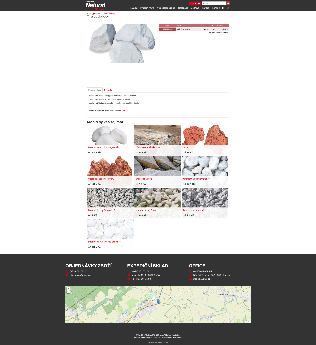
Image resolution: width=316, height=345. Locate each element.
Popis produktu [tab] (94, 90)
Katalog (134, 8)
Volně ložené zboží (166, 8)
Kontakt (216, 8)
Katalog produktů (93, 14)
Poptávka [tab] (108, 90)
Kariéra (205, 8)
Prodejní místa (147, 8)
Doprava (195, 8)
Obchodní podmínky (172, 335)
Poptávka (195, 3)
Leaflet (248, 322)
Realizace (183, 8)
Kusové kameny (109, 14)
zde (123, 110)
